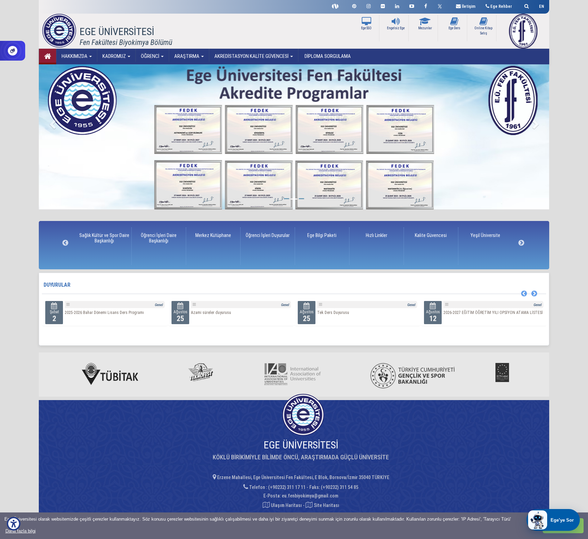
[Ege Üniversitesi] (525, 5)
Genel (159, 305)
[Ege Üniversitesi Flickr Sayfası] (383, 5)
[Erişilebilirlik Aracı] (13, 523)
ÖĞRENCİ (150, 56)
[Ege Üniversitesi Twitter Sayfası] (441, 5)
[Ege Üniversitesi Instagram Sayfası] (368, 5)
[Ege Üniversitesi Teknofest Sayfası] (337, 5)
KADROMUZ (114, 56)
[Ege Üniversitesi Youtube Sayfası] (411, 5)
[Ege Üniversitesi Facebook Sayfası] (425, 5)
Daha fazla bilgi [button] (20, 531)
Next (521, 243)
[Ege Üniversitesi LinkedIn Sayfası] (397, 5)
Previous (65, 243)
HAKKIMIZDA (75, 56)
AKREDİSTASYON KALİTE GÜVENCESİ (252, 56)
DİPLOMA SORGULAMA (327, 56)
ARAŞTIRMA (187, 56)
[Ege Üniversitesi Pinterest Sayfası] (354, 5)
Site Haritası (326, 505)
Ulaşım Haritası (286, 505)
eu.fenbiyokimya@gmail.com (310, 495)
